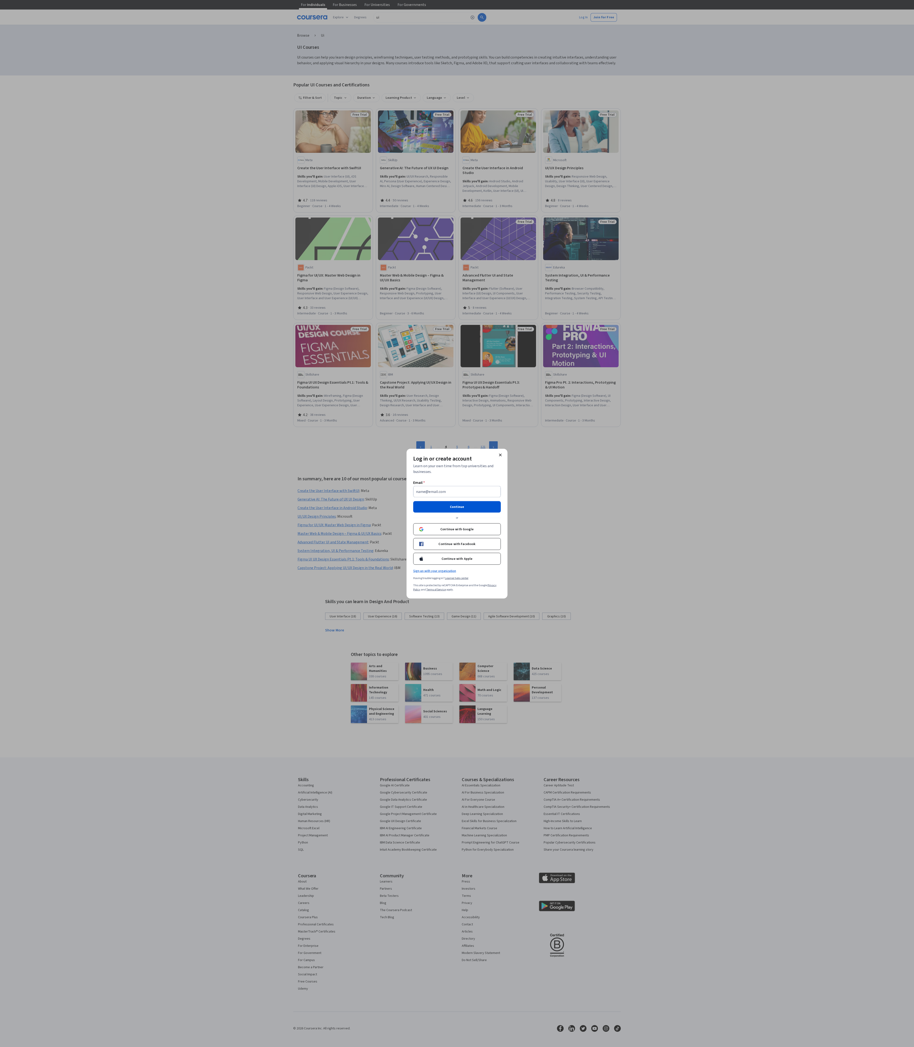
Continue (457, 506)
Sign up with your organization (434, 570)
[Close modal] (500, 455)
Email (419, 482)
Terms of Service (436, 589)
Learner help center (456, 578)
